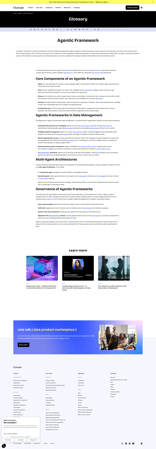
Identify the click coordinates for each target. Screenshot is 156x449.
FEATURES (15, 392)
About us (112, 377)
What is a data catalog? (84, 414)
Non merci (8, 440)
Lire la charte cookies (10, 433)
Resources (67, 7)
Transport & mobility (51, 387)
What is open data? (83, 407)
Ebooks (80, 395)
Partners (58, 7)
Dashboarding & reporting (52, 417)
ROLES (47, 394)
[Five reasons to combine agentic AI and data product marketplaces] (114, 276)
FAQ (111, 382)
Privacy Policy (27, 443)
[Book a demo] (78, 337)
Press (111, 387)
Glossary (80, 400)
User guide (81, 383)
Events (80, 402)
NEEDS (47, 409)
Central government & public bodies (55, 385)
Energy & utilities (50, 380)
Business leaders (50, 400)
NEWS (79, 389)
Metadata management (19, 405)
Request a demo (132, 7)
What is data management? (85, 410)
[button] (4, 446)
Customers (49, 7)
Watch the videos (101, 2)
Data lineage (16, 407)
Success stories (82, 397)
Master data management (52, 427)
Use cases (39, 7)
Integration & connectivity (20, 400)
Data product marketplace (20, 380)
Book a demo (23, 345)
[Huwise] (18, 8)
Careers (112, 384)
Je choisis (21, 440)
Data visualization (18, 414)
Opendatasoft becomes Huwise (118, 379)
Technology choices (18, 385)
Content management (19, 410)
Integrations (16, 383)
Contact (112, 396)
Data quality (16, 402)
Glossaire (20, 13)
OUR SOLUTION (17, 377)
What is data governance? (85, 412)
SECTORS (48, 377)
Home (14, 13)
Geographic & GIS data (52, 429)
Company (76, 7)
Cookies (45, 443)
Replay (80, 405)
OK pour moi (33, 440)
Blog (79, 393)
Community (81, 380)
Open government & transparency (54, 422)
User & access (17, 412)
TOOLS (79, 377)
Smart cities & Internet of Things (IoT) (55, 420)
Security (52, 443)
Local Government (50, 383)
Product (30, 7)
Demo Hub (81, 385)
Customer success (18, 387)
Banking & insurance (51, 390)
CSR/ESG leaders (50, 405)
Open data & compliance (52, 424)
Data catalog (16, 395)
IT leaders (48, 402)
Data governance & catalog (53, 415)
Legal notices (37, 443)
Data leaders (49, 397)
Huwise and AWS (114, 392)
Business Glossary (18, 397)
